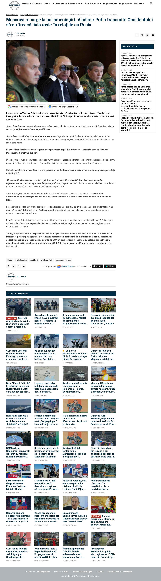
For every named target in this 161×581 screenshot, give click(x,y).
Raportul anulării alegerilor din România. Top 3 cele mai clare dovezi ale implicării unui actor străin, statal (18, 517)
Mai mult (138, 3)
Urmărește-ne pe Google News (65, 107)
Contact (100, 571)
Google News (67, 266)
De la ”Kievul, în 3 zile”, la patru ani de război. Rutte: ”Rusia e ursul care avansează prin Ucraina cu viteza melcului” (18, 387)
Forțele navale (125, 3)
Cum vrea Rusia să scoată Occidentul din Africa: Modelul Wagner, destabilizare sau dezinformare (102, 355)
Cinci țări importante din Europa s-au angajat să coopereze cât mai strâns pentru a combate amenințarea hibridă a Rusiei (103, 452)
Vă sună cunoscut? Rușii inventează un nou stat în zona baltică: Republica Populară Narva (44, 355)
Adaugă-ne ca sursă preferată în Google (28, 107)
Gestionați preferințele (82, 571)
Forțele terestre (92, 3)
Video (47, 3)
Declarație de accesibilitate (120, 571)
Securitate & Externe (31, 3)
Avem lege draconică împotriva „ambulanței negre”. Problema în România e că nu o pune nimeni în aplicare (46, 319)
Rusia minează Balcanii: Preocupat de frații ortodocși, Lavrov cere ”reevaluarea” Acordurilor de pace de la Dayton (75, 517)
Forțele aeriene (110, 3)
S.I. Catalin (21, 33)
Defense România (12, 15)
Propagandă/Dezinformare (29, 15)
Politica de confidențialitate (38, 571)
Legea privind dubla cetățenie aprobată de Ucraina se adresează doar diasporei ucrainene (46, 387)
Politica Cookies (61, 571)
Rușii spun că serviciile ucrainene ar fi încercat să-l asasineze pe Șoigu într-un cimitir (46, 452)
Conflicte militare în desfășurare (66, 3)
